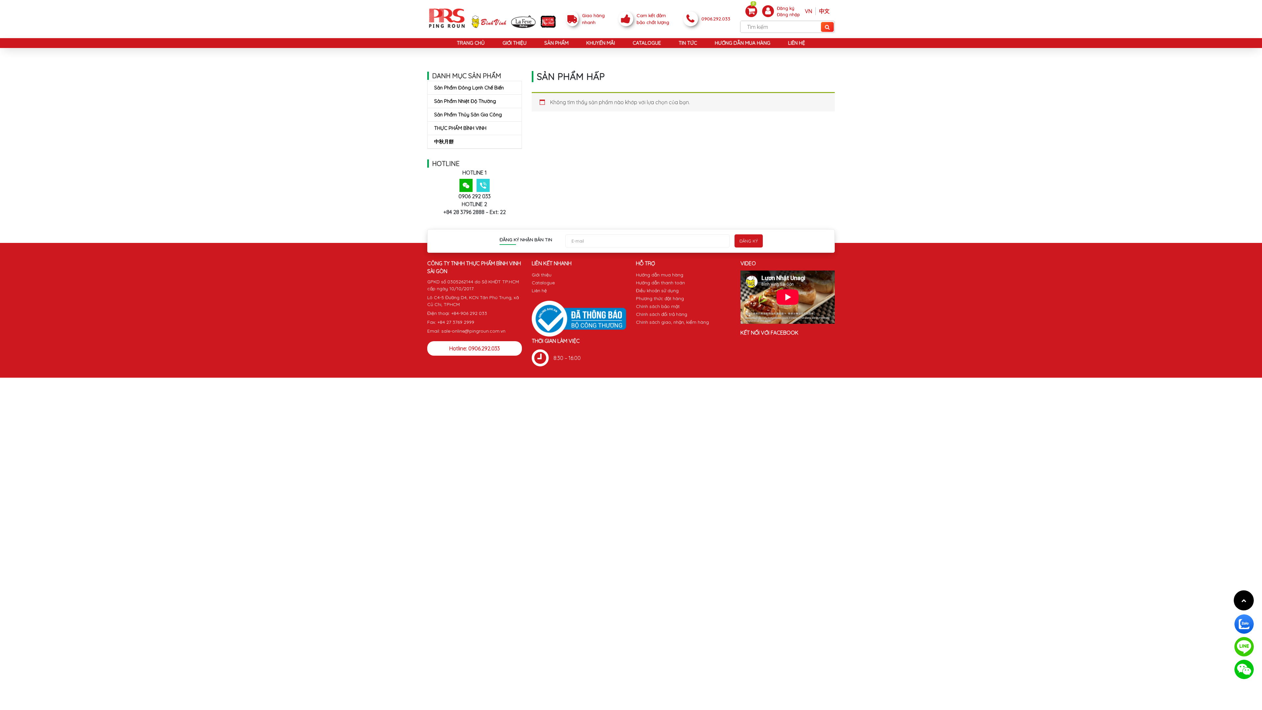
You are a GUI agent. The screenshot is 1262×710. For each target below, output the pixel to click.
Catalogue (543, 283)
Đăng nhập (788, 14)
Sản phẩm (556, 43)
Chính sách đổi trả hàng (661, 314)
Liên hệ (796, 43)
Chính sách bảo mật (658, 306)
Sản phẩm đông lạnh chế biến (469, 87)
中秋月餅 (444, 141)
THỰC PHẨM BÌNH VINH (460, 128)
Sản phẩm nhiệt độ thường (465, 101)
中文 (824, 11)
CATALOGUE (647, 43)
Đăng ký (785, 8)
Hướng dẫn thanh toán (660, 283)
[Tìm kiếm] (827, 27)
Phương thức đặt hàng (660, 298)
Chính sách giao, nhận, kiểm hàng (672, 322)
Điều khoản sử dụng (657, 291)
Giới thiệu (514, 43)
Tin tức (688, 43)
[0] (751, 10)
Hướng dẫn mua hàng (742, 43)
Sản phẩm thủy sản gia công (468, 114)
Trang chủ (471, 43)
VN (808, 11)
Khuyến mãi (600, 43)
